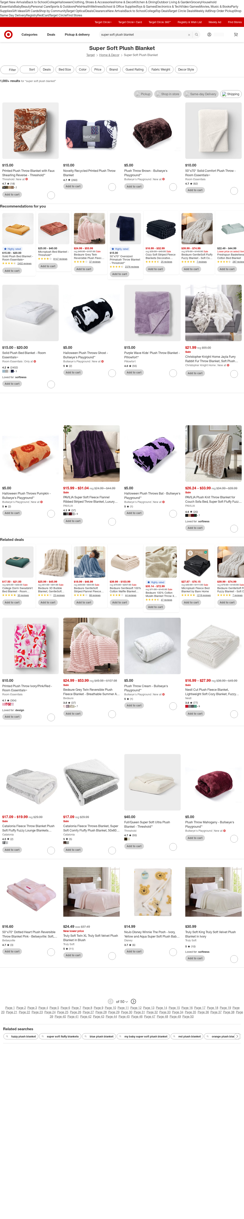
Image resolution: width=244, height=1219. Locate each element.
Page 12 (136, 1008)
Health (86, 6)
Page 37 (216, 1012)
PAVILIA (68, 505)
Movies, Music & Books (215, 6)
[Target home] (8, 34)
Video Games (190, 6)
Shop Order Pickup (221, 11)
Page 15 (174, 1008)
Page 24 (50, 1012)
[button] (12, 249)
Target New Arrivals (13, 2)
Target (90, 55)
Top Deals (162, 11)
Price (97, 69)
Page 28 (101, 1012)
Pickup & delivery (77, 34)
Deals (89, 11)
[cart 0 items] (236, 34)
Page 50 (188, 1016)
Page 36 (203, 1012)
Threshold (8, 179)
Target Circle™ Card (130, 22)
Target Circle (58, 15)
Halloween (65, 2)
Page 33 (165, 1012)
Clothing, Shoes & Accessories (93, 2)
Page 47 (149, 1016)
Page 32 (152, 1012)
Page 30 (126, 1012)
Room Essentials (195, 179)
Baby (17, 6)
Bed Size (65, 69)
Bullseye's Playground (137, 179)
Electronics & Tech (168, 6)
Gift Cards (32, 11)
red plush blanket (189, 1036)
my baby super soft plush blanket (145, 1036)
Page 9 (98, 1008)
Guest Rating (135, 69)
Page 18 (212, 1008)
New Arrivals (116, 11)
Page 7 (76, 1008)
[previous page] (111, 1001)
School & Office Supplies (119, 6)
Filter (12, 70)
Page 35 (190, 1012)
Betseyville (8, 940)
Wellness (97, 6)
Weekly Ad (201, 11)
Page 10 (110, 1008)
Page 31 (139, 1012)
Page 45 (124, 1016)
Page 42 (86, 1016)
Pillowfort (130, 361)
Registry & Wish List (190, 22)
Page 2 (21, 1008)
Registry (31, 15)
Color (82, 69)
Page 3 (32, 1008)
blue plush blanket (101, 1036)
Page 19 (225, 1008)
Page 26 (75, 1012)
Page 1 (10, 1008)
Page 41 (73, 1016)
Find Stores (74, 15)
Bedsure (68, 698)
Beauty (26, 6)
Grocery (196, 2)
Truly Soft (68, 944)
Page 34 (177, 1012)
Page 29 (114, 1012)
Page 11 (123, 1008)
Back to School (36, 2)
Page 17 (199, 1008)
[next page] (133, 1001)
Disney (128, 940)
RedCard (43, 15)
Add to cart (12, 194)
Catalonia (8, 834)
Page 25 (62, 1012)
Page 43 (98, 1016)
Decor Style (186, 69)
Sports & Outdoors (62, 6)
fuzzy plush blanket (23, 1036)
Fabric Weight (161, 69)
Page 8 (87, 1008)
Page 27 (88, 1012)
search (196, 35)
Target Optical (75, 11)
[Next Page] (240, 70)
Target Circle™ (103, 22)
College (52, 2)
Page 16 (187, 1008)
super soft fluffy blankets (63, 1036)
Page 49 (175, 1016)
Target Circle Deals (181, 11)
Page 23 (37, 1012)
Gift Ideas (18, 11)
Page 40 (60, 1016)
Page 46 (137, 1016)
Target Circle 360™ (160, 22)
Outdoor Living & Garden (174, 2)
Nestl (188, 698)
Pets (78, 6)
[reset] (189, 35)
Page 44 (111, 1016)
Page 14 (161, 1008)
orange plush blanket (225, 1036)
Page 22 (24, 1012)
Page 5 (54, 1008)
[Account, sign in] (217, 34)
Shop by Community (52, 11)
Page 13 (148, 1008)
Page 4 (43, 1008)
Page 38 (228, 1012)
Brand (113, 69)
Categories (30, 34)
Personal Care (40, 6)
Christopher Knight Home (200, 365)
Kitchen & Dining (145, 2)
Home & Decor (124, 2)
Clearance (100, 11)
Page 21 (11, 1012)
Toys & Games (146, 6)
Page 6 (65, 1008)
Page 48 (162, 1016)
